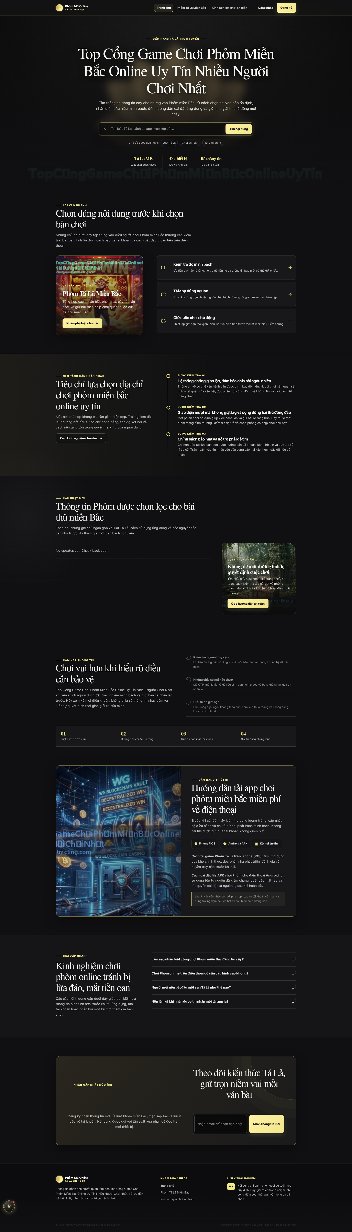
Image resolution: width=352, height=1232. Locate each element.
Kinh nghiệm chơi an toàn (229, 7)
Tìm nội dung (238, 129)
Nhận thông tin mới (266, 1124)
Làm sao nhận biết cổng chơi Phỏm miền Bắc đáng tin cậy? (198, 959)
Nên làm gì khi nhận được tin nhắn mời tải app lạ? (190, 1001)
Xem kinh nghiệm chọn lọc (81, 438)
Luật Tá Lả (169, 142)
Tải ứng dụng (213, 142)
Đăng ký (286, 7)
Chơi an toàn (190, 142)
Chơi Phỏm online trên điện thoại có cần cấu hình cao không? (200, 973)
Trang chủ (164, 7)
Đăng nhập (265, 7)
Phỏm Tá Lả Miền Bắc (191, 7)
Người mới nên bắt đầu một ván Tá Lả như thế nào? (191, 987)
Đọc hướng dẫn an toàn (248, 603)
